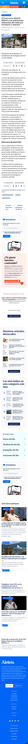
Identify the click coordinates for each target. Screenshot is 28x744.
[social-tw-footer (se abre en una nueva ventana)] (15, 721)
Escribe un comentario (14, 316)
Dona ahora (13, 6)
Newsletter (14, 706)
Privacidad (14, 739)
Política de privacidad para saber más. (12, 232)
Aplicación (14, 709)
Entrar (18, 310)
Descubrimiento (14, 700)
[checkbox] (3, 231)
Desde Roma (4, 11)
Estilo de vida (14, 698)
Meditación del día (11, 444)
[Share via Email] (21, 65)
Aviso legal (14, 733)
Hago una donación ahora (11, 281)
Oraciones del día (11, 455)
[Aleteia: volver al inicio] (14, 2)
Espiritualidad (14, 696)
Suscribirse (9, 685)
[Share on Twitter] (19, 65)
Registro (5, 6)
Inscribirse (6, 236)
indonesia (17, 195)
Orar (23, 6)
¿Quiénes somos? (14, 731)
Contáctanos (14, 736)
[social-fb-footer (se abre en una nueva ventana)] (12, 721)
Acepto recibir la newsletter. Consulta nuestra (13, 232)
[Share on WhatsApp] (24, 65)
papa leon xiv (6, 509)
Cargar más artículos (14, 371)
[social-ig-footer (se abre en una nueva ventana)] (18, 721)
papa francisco (6, 198)
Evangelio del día (11, 450)
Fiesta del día (9, 439)
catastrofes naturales (7, 195)
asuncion (5, 625)
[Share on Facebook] (13, 65)
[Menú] (4, 3)
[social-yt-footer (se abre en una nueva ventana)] (9, 721)
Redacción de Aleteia (19, 27)
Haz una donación (14, 728)
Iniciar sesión (18, 685)
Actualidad (14, 694)
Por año (14, 715)
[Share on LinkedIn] (16, 65)
